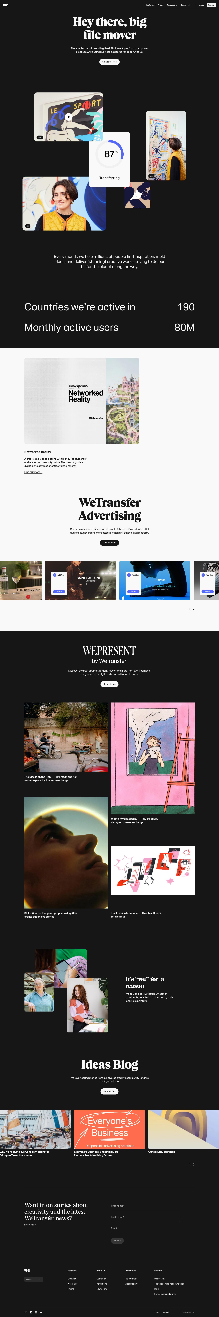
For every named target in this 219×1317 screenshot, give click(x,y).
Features (150, 5)
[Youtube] (41, 1313)
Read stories (109, 684)
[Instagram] (36, 1313)
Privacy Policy (29, 1225)
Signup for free (109, 62)
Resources (185, 5)
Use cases (171, 5)
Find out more (33, 472)
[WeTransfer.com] (5, 5)
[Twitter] (25, 1313)
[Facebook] (30, 1313)
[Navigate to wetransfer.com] (27, 1270)
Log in (201, 5)
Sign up (211, 5)
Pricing (160, 5)
